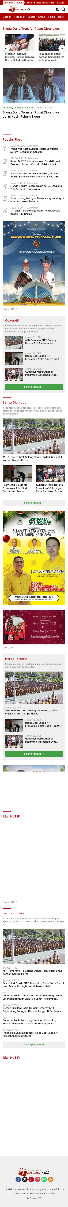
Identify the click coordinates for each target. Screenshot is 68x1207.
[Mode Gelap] (58, 9)
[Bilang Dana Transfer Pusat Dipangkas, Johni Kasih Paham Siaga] (34, 85)
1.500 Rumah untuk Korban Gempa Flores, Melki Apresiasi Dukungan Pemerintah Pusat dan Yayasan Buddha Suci (49, 57)
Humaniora (19, 107)
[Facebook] (18, 1180)
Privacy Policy (40, 1189)
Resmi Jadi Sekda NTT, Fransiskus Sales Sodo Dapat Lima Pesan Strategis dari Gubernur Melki (42, 357)
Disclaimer (20, 1193)
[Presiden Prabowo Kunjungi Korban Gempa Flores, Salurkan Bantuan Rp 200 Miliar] (17, 42)
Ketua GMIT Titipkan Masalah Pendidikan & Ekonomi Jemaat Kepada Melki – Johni (35, 163)
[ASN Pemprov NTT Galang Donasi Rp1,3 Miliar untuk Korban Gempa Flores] (14, 342)
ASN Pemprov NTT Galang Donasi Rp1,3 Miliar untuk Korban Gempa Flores (40, 342)
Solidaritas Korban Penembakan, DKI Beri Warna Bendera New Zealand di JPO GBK (34, 175)
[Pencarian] (63, 9)
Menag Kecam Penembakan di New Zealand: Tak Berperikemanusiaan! (36, 187)
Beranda (7, 107)
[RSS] (50, 1180)
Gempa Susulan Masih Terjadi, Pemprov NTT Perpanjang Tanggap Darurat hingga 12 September (33, 1009)
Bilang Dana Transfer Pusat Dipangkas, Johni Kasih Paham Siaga (31, 114)
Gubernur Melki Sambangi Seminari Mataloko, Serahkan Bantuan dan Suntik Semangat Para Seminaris (29, 1022)
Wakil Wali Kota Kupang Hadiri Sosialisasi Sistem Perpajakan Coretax (34, 150)
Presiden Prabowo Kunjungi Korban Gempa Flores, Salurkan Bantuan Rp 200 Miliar (17, 57)
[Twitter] (25, 1180)
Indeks (10, 1189)
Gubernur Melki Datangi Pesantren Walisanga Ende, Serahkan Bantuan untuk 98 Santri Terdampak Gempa (41, 373)
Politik (30, 107)
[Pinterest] (31, 1180)
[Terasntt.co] (19, 9)
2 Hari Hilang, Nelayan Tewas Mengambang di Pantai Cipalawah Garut (37, 200)
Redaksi (56, 1189)
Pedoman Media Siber (42, 1193)
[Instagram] (37, 1180)
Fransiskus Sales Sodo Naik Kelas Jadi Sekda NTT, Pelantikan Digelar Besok (32, 1034)
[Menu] (5, 9)
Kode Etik (23, 1189)
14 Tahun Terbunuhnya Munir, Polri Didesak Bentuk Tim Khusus (35, 212)
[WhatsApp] (44, 1180)
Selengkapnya (32, 386)
